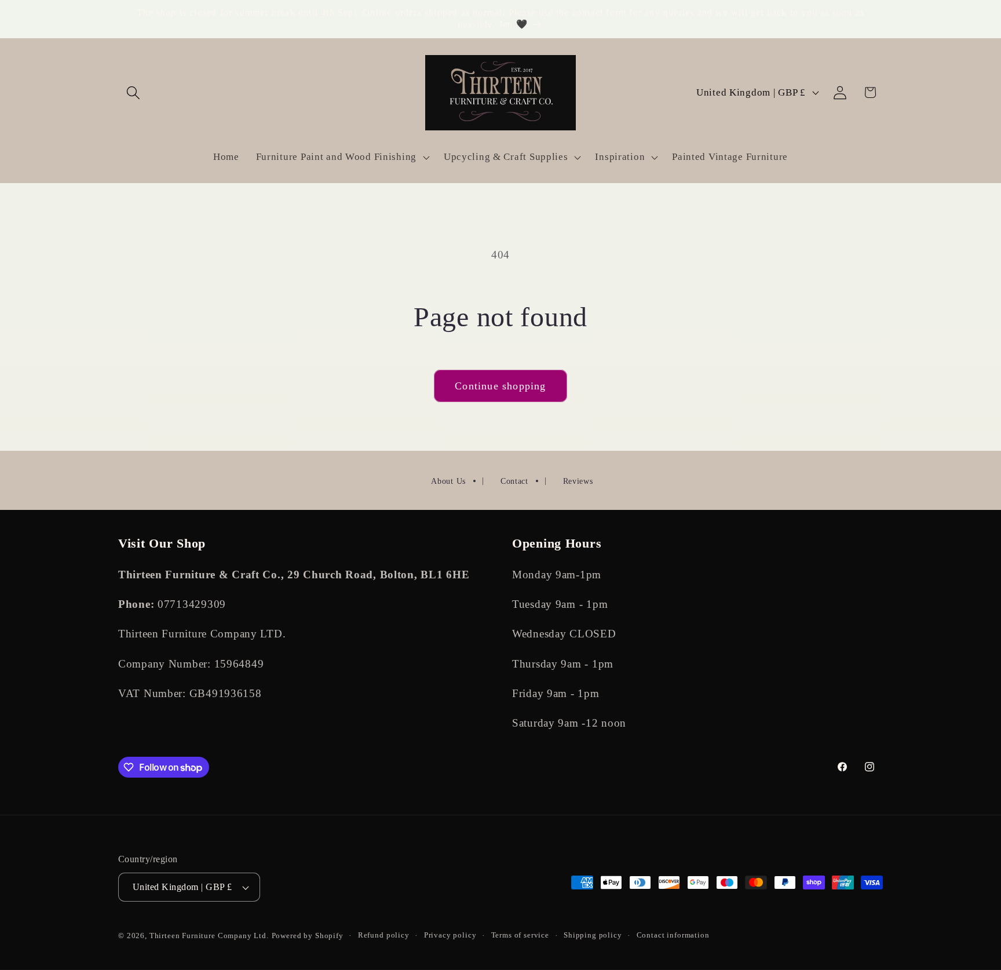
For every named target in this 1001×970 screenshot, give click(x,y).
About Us (448, 481)
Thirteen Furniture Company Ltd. (209, 935)
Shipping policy (593, 935)
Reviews (578, 481)
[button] (133, 92)
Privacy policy (450, 935)
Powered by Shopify (308, 935)
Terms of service (520, 935)
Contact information (673, 935)
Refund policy (384, 935)
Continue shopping (500, 386)
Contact (514, 481)
